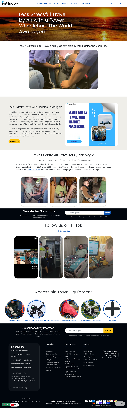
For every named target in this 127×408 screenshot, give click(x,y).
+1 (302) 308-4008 (17, 354)
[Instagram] (19, 401)
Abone (107, 213)
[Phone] (39, 401)
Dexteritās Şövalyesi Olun (71, 355)
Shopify (57, 403)
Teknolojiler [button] (41, 3)
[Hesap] (116, 3)
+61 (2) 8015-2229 (17, 381)
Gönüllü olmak (69, 364)
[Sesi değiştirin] (36, 239)
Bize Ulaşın (49, 351)
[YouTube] (29, 401)
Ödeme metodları (51, 354)
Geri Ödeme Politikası (90, 360)
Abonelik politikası (89, 357)
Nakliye (48, 360)
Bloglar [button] (64, 3)
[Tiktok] (22, 401)
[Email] (36, 401)
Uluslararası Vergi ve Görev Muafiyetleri (52, 363)
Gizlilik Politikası (88, 365)
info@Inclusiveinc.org (20, 388)
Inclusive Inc (65, 231)
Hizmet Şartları (88, 362)
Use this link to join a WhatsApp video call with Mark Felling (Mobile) (110, 355)
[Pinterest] (26, 401)
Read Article (14, 141)
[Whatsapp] (33, 401)
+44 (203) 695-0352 (18, 379)
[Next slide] (112, 257)
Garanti (48, 370)
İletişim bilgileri (88, 351)
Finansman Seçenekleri (53, 357)
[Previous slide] (14, 257)
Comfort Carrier (33, 170)
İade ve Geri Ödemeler (53, 367)
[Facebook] (12, 401)
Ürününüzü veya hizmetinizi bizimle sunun (73, 375)
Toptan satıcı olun (70, 372)
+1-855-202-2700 (17, 360)
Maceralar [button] (74, 3)
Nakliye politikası (88, 354)
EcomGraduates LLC (74, 403)
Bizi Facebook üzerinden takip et (73, 360)
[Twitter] (16, 401)
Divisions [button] (85, 3)
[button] (112, 3)
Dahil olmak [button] (53, 3)
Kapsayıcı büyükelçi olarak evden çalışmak (72, 368)
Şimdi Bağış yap (70, 351)
